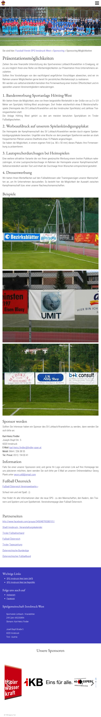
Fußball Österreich (11, 538)
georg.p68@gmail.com (25, 474)
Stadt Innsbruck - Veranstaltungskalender (22, 527)
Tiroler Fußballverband (13, 533)
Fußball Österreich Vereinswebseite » (20, 486)
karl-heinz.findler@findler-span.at (25, 447)
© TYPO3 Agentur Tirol (10, 715)
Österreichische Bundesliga (15, 550)
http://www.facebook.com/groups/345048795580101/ (28, 521)
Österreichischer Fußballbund (16, 556)
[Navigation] (97, 3)
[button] (9, 683)
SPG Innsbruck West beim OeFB (20, 578)
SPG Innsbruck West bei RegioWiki (21, 582)
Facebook (11, 598)
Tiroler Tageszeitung (12, 544)
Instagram (11, 595)
